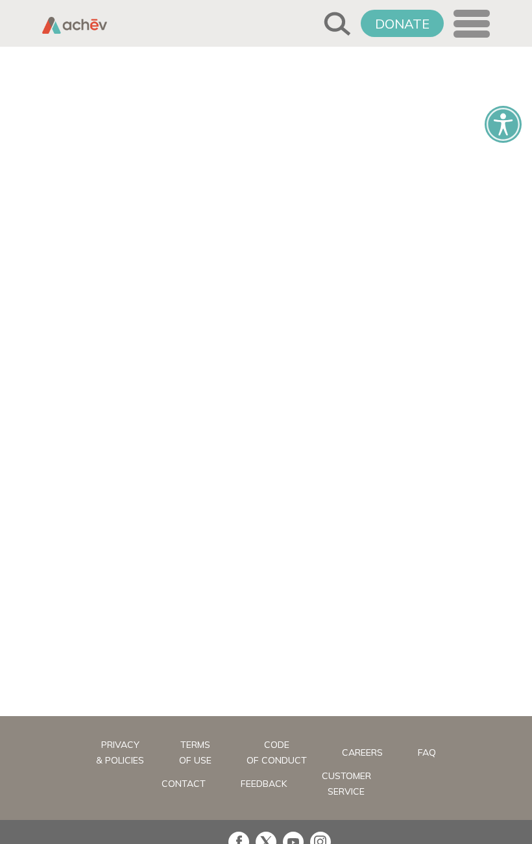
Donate (402, 24)
